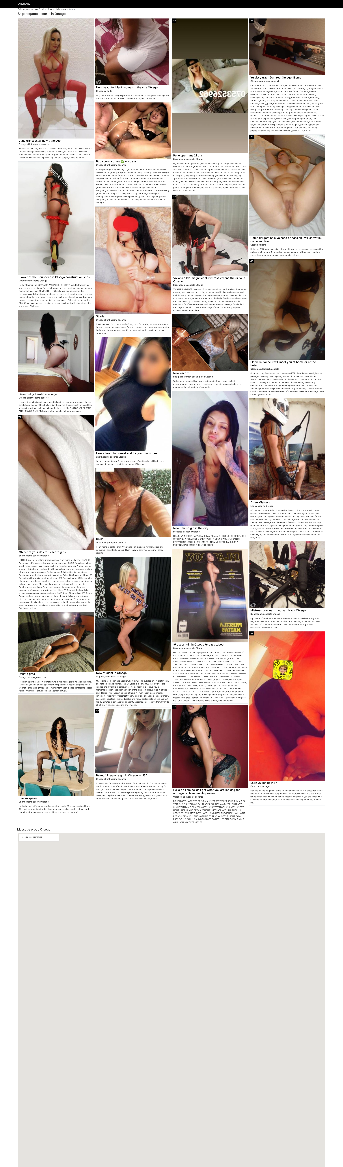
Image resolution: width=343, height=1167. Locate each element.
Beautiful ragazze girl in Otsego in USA (122, 775)
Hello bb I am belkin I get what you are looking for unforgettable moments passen (206, 791)
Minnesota (61, 9)
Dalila (99, 539)
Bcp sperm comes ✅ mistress (116, 161)
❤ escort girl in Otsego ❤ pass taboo (198, 644)
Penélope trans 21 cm (187, 155)
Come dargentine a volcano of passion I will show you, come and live (286, 239)
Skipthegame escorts (28, 9)
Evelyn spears (28, 798)
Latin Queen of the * (263, 782)
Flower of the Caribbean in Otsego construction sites (54, 277)
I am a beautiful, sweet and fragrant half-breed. (127, 453)
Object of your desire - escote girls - (43, 552)
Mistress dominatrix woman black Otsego (278, 610)
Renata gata (27, 674)
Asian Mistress (260, 502)
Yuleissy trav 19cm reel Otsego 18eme (275, 77)
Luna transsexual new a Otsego (40, 140)
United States (47, 9)
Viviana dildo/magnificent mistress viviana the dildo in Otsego (209, 279)
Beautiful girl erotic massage (38, 394)
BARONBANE (24, 4)
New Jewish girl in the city (190, 528)
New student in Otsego (111, 673)
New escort (181, 373)
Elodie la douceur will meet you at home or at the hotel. (283, 363)
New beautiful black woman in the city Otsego (127, 87)
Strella (100, 316)
